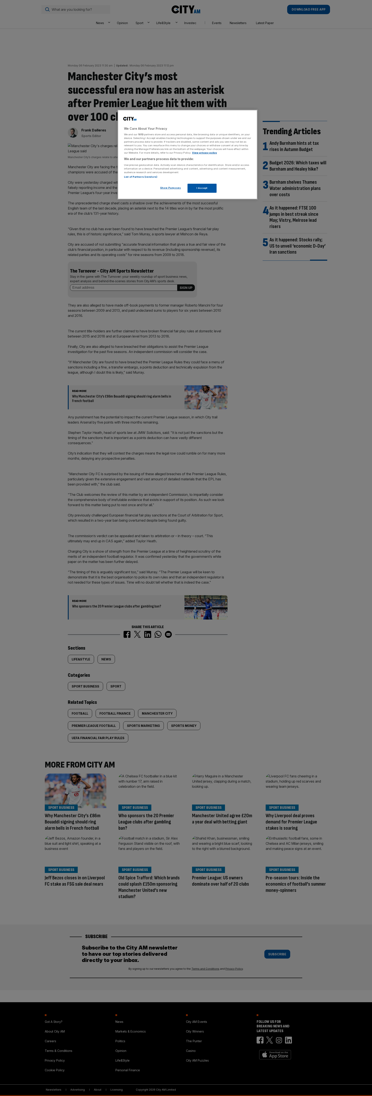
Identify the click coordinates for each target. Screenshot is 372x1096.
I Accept (202, 188)
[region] (187, 155)
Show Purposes (170, 187)
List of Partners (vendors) (140, 176)
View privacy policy (204, 152)
